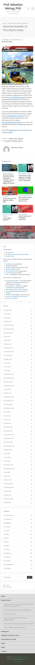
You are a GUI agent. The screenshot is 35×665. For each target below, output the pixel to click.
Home (4, 23)
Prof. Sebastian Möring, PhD (20, 657)
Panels (18, 542)
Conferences (12, 23)
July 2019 (18, 472)
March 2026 (18, 321)
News (18, 23)
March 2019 (18, 480)
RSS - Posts (6, 585)
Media (4, 196)
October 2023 (18, 355)
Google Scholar (10, 256)
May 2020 (18, 461)
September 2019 (18, 468)
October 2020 (18, 442)
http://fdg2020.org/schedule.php (14, 116)
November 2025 (18, 329)
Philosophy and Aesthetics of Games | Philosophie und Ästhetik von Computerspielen (19, 605)
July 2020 (18, 453)
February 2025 (18, 348)
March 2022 (18, 393)
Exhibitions (18, 523)
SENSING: (8, 294)
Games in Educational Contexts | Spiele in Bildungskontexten (15, 618)
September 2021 (18, 408)
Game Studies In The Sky (8, 639)
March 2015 (18, 502)
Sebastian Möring (7, 41)
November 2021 (18, 400)
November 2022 (18, 378)
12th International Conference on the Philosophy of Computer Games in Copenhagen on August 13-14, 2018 (8, 179)
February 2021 (18, 427)
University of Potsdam (12, 298)
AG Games (8, 264)
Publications (5, 631)
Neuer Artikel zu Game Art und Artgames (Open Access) (25, 199)
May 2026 (18, 317)
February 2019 (18, 483)
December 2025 (18, 325)
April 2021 (18, 419)
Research (30, 173)
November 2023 (18, 351)
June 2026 (18, 314)
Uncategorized (9, 173)
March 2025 (18, 344)
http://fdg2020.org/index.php (17, 97)
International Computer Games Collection (17, 289)
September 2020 (18, 446)
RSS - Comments (7, 587)
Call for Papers (18, 515)
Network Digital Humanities (13, 291)
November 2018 (18, 487)
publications (13, 130)
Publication (24, 23)
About (3, 647)
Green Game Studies (10, 614)
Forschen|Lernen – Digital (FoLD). (14, 286)
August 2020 (18, 450)
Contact (3, 651)
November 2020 (18, 438)
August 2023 (18, 359)
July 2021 (18, 412)
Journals (21, 195)
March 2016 (18, 495)
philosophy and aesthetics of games (13, 141)
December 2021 (18, 397)
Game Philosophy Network (13, 269)
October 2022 (18, 382)
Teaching (5, 216)
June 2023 (18, 367)
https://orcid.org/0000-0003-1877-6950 (18, 254)
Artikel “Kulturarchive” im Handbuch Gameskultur (25, 217)
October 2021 (18, 404)
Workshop (18, 568)
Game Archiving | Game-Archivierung (14, 627)
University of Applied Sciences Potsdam (16, 296)
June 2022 (18, 389)
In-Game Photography (12, 273)
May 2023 (18, 370)
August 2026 (18, 310)
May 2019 (18, 476)
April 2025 (18, 340)
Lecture (18, 530)
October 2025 (18, 333)
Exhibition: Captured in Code (10, 635)
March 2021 (18, 423)
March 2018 (18, 491)
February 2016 (18, 499)
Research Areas (5, 600)
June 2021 (18, 416)
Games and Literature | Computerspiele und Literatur (19, 623)
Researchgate (9, 252)
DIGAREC (8, 267)
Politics (18, 545)
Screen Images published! (7, 218)
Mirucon (26, 659)
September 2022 (18, 385)
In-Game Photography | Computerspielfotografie (17, 610)
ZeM (7, 274)
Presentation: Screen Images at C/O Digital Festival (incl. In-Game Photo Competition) (25, 178)
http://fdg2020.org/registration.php (12, 122)
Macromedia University (12, 271)
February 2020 (18, 465)
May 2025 (18, 336)
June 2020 (18, 457)
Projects (18, 549)
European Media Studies (12, 280)
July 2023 (18, 363)
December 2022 (18, 374)
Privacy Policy (17, 661)
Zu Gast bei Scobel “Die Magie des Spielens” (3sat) (9, 200)
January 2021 (18, 431)
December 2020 (18, 434)
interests (26, 130)
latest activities (8, 132)
